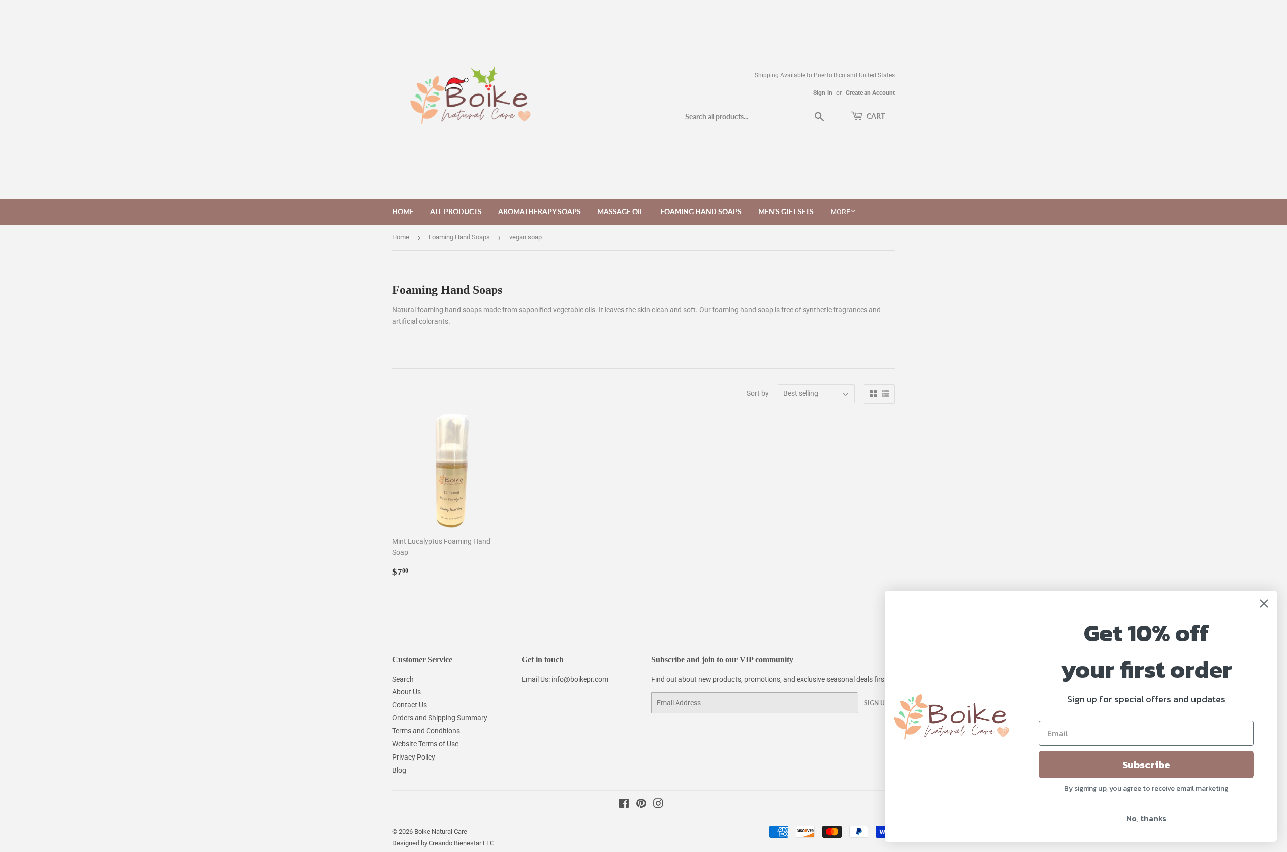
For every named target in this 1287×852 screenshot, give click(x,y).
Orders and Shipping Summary (439, 718)
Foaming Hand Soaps (701, 211)
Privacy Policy (413, 757)
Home (403, 211)
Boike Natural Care (440, 831)
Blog (399, 770)
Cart (875, 116)
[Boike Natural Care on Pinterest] (641, 805)
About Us (406, 692)
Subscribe (1146, 764)
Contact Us (409, 705)
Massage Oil (620, 211)
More (840, 212)
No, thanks (1146, 818)
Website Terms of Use (425, 744)
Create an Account (870, 93)
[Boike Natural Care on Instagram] (658, 805)
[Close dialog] (1264, 603)
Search (403, 679)
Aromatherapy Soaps (539, 211)
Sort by (758, 393)
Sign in (822, 93)
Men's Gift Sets (786, 211)
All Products (456, 211)
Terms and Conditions (426, 731)
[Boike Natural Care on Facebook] (624, 805)
